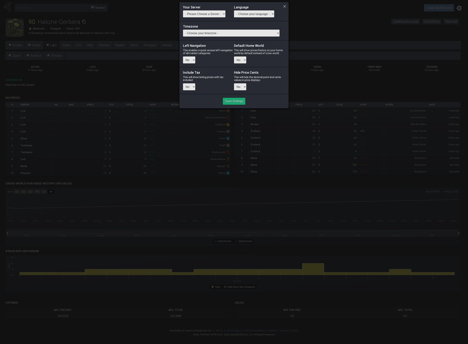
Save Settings (234, 101)
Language (241, 7)
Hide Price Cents (246, 72)
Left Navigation (194, 45)
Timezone (190, 26)
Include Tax (191, 72)
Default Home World (249, 45)
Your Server (192, 7)
